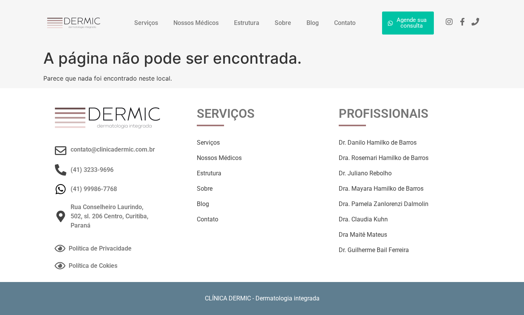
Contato (345, 22)
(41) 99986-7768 (94, 189)
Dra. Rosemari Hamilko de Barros (383, 158)
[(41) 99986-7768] (60, 189)
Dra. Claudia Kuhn (363, 219)
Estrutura (246, 22)
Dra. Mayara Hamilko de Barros (381, 188)
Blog (312, 22)
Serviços (146, 22)
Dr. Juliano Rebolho (365, 173)
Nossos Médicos (196, 22)
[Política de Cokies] (59, 265)
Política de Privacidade (100, 248)
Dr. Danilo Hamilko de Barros (378, 142)
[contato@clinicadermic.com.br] (60, 151)
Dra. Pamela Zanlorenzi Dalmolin (383, 204)
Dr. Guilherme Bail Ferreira (374, 250)
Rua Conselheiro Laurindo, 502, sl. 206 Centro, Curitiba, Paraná (109, 216)
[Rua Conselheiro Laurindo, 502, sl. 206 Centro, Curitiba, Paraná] (60, 216)
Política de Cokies (93, 265)
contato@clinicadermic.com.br (113, 149)
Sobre (283, 22)
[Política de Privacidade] (59, 248)
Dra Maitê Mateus (363, 234)
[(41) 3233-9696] (60, 170)
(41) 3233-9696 (92, 169)
